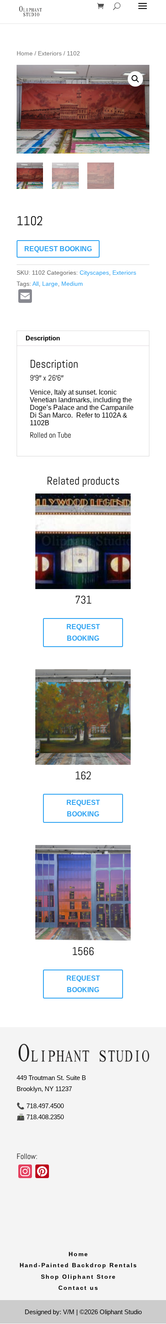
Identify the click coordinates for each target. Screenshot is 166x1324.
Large (50, 283)
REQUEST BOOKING (58, 249)
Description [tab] (43, 338)
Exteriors (50, 53)
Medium (72, 283)
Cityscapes (94, 272)
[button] (135, 79)
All (35, 283)
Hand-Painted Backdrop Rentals (78, 1265)
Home (25, 53)
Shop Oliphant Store (78, 1276)
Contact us (78, 1287)
